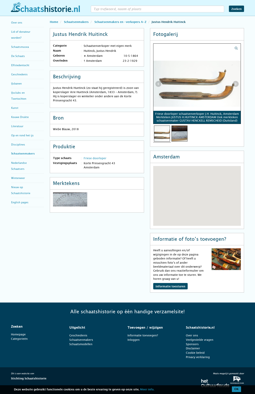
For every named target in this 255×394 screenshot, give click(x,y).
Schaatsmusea (20, 46)
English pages (19, 202)
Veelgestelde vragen (199, 339)
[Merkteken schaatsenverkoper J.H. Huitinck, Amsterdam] (179, 133)
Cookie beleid (195, 352)
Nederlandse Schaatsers (19, 165)
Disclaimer (193, 348)
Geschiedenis (19, 74)
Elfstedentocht (20, 65)
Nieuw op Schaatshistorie (20, 190)
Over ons (16, 22)
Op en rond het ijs (22, 135)
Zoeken (236, 9)
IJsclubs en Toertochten (18, 95)
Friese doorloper (95, 158)
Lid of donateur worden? (20, 34)
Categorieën (19, 338)
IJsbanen (16, 83)
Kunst (14, 107)
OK (236, 389)
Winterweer (18, 178)
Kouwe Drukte (20, 117)
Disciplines (18, 144)
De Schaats (18, 56)
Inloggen (134, 339)
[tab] (35, 326)
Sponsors (192, 344)
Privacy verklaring (198, 357)
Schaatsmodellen (80, 344)
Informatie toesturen (170, 286)
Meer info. (147, 389)
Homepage (18, 334)
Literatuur (17, 126)
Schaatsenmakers (23, 153)
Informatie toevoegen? (143, 335)
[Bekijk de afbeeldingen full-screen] (197, 84)
